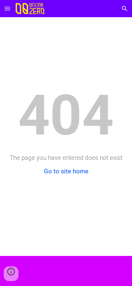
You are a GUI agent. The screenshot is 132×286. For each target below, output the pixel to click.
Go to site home (66, 171)
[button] (7, 8)
